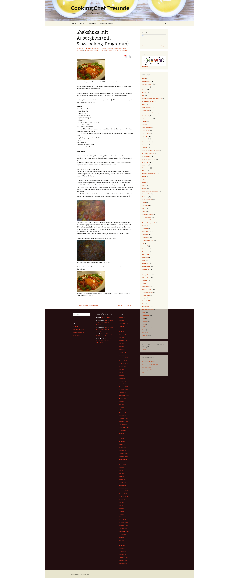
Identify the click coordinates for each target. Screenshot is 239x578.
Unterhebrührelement (148, 309)
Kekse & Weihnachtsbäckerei (150, 191)
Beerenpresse (146, 87)
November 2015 (123, 560)
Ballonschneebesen (147, 84)
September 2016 (123, 531)
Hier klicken (145, 66)
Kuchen (144, 202)
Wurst (143, 330)
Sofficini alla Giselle (124, 306)
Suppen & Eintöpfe (147, 289)
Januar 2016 (122, 554)
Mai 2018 (121, 473)
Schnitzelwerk (146, 269)
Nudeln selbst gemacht (148, 223)
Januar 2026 (122, 320)
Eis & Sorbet (145, 116)
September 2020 (123, 395)
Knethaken (145, 197)
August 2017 (122, 499)
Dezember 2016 (123, 523)
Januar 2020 (122, 416)
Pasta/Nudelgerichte (147, 240)
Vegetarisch (80, 50)
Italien (143, 185)
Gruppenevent (146, 168)
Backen (144, 78)
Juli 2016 (121, 537)
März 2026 (122, 317)
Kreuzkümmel (110, 50)
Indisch (144, 179)
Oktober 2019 (123, 424)
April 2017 (122, 511)
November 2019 (123, 421)
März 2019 (122, 444)
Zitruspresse (145, 333)
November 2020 (123, 390)
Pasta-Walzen (145, 237)
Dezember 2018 (123, 453)
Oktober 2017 (123, 494)
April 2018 (122, 476)
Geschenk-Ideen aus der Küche (150, 150)
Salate (143, 260)
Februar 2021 (122, 381)
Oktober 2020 (123, 392)
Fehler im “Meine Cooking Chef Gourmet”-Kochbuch (104, 322)
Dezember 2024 (123, 329)
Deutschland (145, 110)
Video (143, 318)
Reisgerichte (145, 257)
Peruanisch (145, 246)
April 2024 (122, 332)
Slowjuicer (145, 272)
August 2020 (122, 398)
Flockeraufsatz (146, 142)
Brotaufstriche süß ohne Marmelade (152, 98)
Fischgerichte (146, 130)
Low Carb (144, 211)
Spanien (144, 283)
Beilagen (144, 90)
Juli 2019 (121, 433)
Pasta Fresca (145, 234)
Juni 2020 (121, 404)
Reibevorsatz (145, 254)
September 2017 (123, 497)
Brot (143, 95)
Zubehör (96, 50)
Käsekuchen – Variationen (87, 306)
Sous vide (144, 280)
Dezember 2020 (123, 387)
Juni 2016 (121, 540)
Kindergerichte (146, 194)
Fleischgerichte (146, 133)
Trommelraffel (146, 301)
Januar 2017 (122, 520)
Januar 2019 (122, 450)
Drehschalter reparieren (148, 361)
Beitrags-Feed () (78, 329)
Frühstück (144, 147)
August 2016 (122, 534)
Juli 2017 (121, 502)
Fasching (144, 124)
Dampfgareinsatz (147, 107)
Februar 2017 (122, 517)
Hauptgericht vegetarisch (95, 48)
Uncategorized (146, 307)
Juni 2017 (121, 505)
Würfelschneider (88, 50)
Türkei (143, 304)
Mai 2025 (121, 326)
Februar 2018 (122, 482)
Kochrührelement (113, 48)
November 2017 (123, 491)
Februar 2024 (122, 335)
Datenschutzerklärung (106, 23)
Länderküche (122, 48)
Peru (143, 243)
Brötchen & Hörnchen (148, 101)
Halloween (145, 171)
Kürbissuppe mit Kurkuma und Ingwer (152, 370)
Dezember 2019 (123, 418)
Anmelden (75, 326)
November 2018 (123, 456)
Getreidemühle (146, 156)
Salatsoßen (145, 263)
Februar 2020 (122, 413)
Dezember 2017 (123, 488)
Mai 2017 (121, 508)
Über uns (73, 23)
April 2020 (122, 407)
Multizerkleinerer (146, 217)
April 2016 (122, 546)
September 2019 (123, 427)
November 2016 (123, 525)
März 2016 (122, 549)
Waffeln (144, 324)
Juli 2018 (121, 468)
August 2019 (122, 430)
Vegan (143, 312)
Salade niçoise (146, 373)
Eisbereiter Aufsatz (147, 119)
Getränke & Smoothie (148, 153)
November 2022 (123, 340)
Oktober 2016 (123, 528)
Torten (144, 298)
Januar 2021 (122, 384)
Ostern (144, 226)
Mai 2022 (121, 346)
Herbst (144, 176)
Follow (144, 349)
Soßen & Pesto (146, 278)
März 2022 (122, 349)
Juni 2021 (121, 372)
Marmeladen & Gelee (148, 214)
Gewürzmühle (146, 162)
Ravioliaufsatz (146, 249)
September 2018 (123, 462)
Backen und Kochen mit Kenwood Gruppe (153, 46)
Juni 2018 (121, 470)
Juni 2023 (121, 337)
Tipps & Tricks (146, 295)
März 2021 (122, 378)
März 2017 (122, 514)
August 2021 (122, 366)
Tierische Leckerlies (147, 292)
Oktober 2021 (123, 361)
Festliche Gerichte (147, 127)
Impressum (92, 23)
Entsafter (144, 121)
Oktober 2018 (123, 459)
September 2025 (123, 323)
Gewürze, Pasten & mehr (149, 159)
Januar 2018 (122, 485)
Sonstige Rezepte (147, 275)
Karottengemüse (105, 317)
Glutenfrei (145, 165)
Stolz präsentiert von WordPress (80, 574)
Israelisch (105, 48)
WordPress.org (77, 335)
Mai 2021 (121, 375)
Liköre (143, 208)
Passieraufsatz (146, 231)
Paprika (116, 50)
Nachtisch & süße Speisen (149, 220)
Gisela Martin (125, 50)
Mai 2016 (121, 543)
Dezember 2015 (123, 557)
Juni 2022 (121, 343)
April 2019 (122, 442)
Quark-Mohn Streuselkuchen (150, 364)
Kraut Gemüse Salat (147, 367)
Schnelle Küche (146, 266)
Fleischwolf (145, 136)
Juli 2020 (121, 401)
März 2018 (122, 479)
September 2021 (123, 364)
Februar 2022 (122, 352)
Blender (144, 93)
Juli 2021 (121, 369)
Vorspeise (145, 321)
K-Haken (144, 188)
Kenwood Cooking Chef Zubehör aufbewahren (103, 341)
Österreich (145, 228)
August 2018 (122, 465)
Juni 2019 (121, 436)
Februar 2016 (122, 551)
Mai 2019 (121, 439)
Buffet (143, 104)
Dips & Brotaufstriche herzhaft (150, 113)
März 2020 (122, 410)
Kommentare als (78, 332)
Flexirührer (145, 139)
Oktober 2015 (123, 563)
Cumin (103, 50)
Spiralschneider (146, 286)
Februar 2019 (122, 447)
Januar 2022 (122, 355)
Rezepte (82, 23)
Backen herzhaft (146, 81)
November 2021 (123, 358)
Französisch (145, 145)
